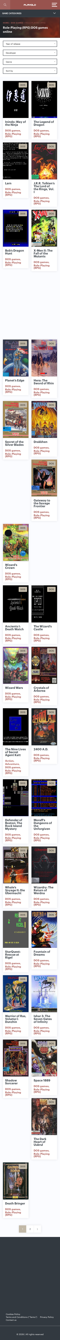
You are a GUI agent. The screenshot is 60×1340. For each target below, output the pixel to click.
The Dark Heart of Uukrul (40, 1142)
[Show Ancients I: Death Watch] (16, 603)
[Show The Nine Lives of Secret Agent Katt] (16, 726)
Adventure (12, 764)
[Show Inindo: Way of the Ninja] (16, 99)
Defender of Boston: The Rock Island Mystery (13, 824)
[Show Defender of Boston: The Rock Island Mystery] (16, 797)
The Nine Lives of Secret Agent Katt (15, 752)
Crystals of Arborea (41, 689)
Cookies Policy (13, 1314)
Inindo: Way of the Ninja (15, 123)
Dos (22, 84)
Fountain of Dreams (42, 952)
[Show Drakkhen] (44, 419)
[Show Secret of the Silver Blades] (16, 419)
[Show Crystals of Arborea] (44, 665)
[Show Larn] (16, 160)
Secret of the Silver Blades (14, 443)
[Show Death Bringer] (16, 1180)
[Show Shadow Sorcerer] (16, 1058)
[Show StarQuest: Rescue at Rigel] (16, 929)
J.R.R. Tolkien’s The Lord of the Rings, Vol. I (44, 187)
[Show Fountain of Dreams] (44, 929)
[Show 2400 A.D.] (44, 726)
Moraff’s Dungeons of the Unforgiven (43, 824)
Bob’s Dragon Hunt (14, 251)
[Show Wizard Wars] (16, 665)
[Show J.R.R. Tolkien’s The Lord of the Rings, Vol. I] (44, 160)
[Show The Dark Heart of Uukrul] (44, 1116)
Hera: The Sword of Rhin (44, 381)
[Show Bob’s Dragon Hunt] (16, 228)
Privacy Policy (47, 1317)
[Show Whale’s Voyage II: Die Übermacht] (16, 865)
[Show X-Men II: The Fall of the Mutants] (44, 228)
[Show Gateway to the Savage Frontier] (44, 478)
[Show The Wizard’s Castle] (44, 603)
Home (6, 22)
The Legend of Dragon (44, 123)
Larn (8, 183)
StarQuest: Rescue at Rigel (13, 954)
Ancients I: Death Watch (14, 627)
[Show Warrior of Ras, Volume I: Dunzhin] (16, 993)
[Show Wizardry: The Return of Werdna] (44, 865)
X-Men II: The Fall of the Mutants (43, 253)
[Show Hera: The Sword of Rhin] (44, 358)
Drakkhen (40, 442)
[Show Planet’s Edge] (16, 358)
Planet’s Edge (14, 380)
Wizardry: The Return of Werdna (43, 890)
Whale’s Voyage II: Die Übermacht (15, 890)
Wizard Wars (14, 688)
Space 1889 (42, 1080)
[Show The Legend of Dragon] (44, 99)
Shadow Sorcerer (11, 1081)
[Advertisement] (30, 305)
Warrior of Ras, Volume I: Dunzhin (15, 1019)
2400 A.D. (41, 749)
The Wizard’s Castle (43, 627)
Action (9, 760)
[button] (5, 5)
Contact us (11, 1319)
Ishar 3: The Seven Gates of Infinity (43, 1019)
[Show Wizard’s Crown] (16, 542)
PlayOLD (30, 4)
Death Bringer (15, 1203)
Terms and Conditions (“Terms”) (21, 1317)
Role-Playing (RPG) (13, 135)
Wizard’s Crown (11, 566)
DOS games (17, 22)
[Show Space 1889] (44, 1058)
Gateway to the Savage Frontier (42, 503)
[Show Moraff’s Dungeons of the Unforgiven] (44, 797)
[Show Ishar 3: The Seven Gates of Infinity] (44, 993)
